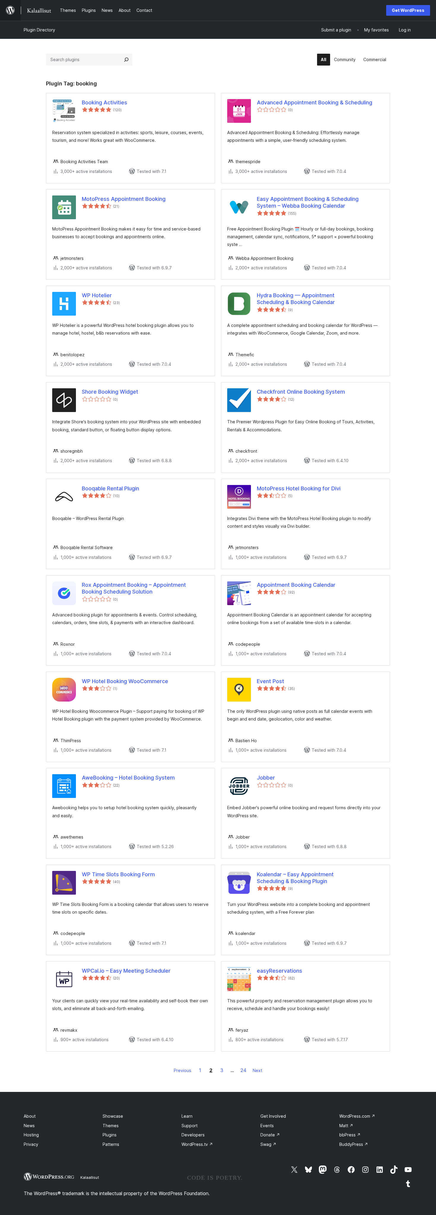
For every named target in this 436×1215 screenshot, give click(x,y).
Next (257, 1070)
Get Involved (273, 1116)
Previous (182, 1070)
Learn (187, 1116)
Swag (268, 1144)
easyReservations (279, 971)
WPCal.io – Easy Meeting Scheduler (126, 971)
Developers (193, 1134)
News (29, 1125)
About (30, 1116)
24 (243, 1070)
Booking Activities (104, 102)
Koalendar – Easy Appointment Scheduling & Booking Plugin (295, 877)
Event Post (270, 681)
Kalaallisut (89, 1177)
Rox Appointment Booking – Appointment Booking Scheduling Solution (134, 588)
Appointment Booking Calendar (296, 585)
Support (190, 1125)
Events (267, 1125)
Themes (111, 1125)
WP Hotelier (97, 295)
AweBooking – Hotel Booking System (128, 778)
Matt (346, 1125)
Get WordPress (408, 10)
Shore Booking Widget (110, 392)
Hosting (31, 1134)
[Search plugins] (126, 60)
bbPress (350, 1134)
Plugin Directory (39, 29)
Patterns (111, 1144)
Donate (270, 1134)
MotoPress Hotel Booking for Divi (298, 488)
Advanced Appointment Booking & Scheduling (314, 102)
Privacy (31, 1144)
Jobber (266, 778)
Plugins (110, 1134)
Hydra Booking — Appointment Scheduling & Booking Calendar (296, 298)
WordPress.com (357, 1116)
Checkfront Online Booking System (301, 392)
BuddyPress (353, 1144)
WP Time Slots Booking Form (118, 874)
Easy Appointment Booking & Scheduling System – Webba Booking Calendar (308, 202)
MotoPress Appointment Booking (124, 199)
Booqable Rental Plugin (110, 488)
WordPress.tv (197, 1144)
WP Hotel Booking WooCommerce (125, 681)
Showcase (113, 1116)
